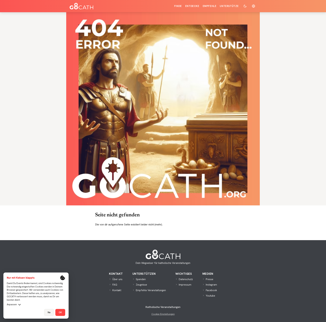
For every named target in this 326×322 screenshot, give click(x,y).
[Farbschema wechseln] (245, 6)
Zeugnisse (141, 284)
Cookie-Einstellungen (163, 314)
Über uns (117, 279)
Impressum (185, 284)
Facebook (211, 290)
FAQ (114, 284)
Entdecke (192, 6)
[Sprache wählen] (253, 6)
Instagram (211, 284)
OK (60, 312)
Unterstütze (229, 6)
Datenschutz (186, 279)
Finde (178, 6)
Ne (49, 312)
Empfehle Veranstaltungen (151, 290)
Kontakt (116, 290)
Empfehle (209, 6)
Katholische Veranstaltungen (163, 307)
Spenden (141, 279)
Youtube (210, 295)
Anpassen (12, 304)
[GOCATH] (81, 6)
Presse (209, 279)
